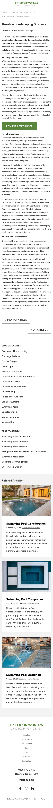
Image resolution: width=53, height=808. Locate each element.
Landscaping (8, 391)
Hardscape (7, 366)
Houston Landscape (22, 12)
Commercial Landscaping (14, 351)
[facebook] (20, 789)
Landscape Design (11, 381)
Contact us (26, 761)
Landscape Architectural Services (18, 376)
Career (26, 756)
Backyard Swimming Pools (15, 461)
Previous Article (17, 319)
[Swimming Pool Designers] (26, 652)
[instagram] (26, 789)
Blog (26, 748)
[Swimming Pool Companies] (26, 576)
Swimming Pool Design (13, 456)
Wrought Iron (8, 422)
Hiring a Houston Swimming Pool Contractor (24, 451)
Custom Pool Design (12, 466)
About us (26, 735)
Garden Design (9, 361)
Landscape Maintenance (14, 386)
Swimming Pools (10, 406)
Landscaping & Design (26, 4)
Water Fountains (10, 416)
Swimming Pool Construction (16, 436)
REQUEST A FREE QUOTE (19, 126)
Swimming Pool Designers (14, 446)
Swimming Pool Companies (15, 441)
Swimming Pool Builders (31, 528)
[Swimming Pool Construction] (26, 500)
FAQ (26, 752)
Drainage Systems (11, 356)
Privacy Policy (40, 799)
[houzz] (33, 789)
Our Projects (26, 739)
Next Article (38, 329)
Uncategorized (9, 411)
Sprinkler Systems (10, 401)
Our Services (26, 743)
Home (4, 12)
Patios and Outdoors (12, 396)
